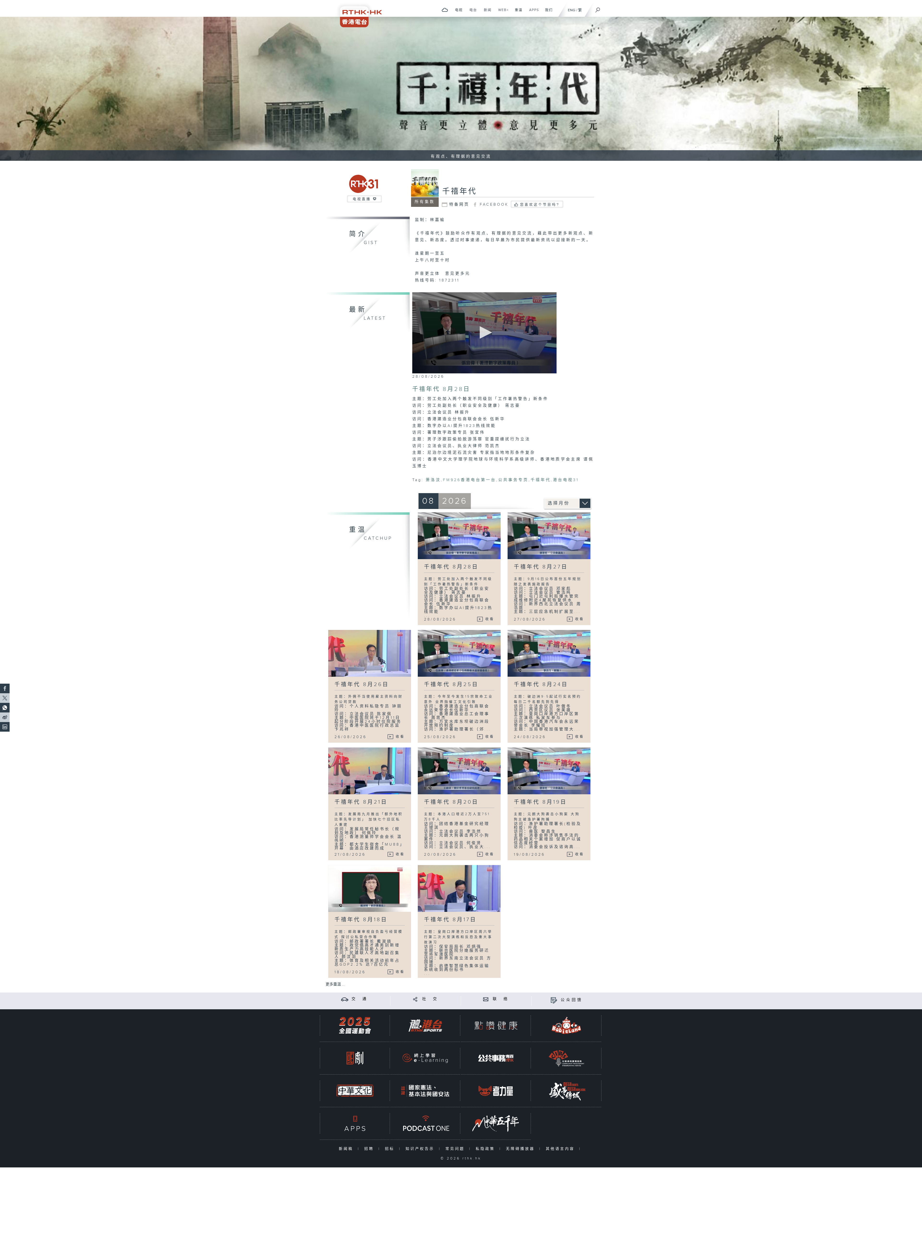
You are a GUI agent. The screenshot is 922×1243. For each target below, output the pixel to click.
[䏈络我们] (486, 999)
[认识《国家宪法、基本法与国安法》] (425, 1091)
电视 (457, 12)
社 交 (430, 999)
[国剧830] (355, 1058)
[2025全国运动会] (355, 1025)
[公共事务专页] (496, 1058)
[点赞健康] (496, 1025)
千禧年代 (459, 191)
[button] (484, 332)
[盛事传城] (566, 1091)
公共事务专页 (513, 480)
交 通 (360, 999)
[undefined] (445, 10)
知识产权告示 (421, 1149)
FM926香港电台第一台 (469, 480)
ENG (571, 10)
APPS (532, 12)
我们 (547, 12)
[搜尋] (597, 8)
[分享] (415, 999)
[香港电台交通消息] (344, 999)
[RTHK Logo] (357, 14)
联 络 (501, 999)
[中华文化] (355, 1091)
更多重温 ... (335, 984)
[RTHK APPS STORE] (355, 1123)
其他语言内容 (561, 1149)
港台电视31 (566, 480)
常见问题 (456, 1149)
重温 (516, 12)
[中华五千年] (496, 1123)
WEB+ (502, 12)
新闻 (485, 12)
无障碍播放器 (521, 1149)
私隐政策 (486, 1149)
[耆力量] (496, 1091)
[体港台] (425, 1025)
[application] (484, 332)
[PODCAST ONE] (425, 1123)
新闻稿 (347, 1149)
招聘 (370, 1149)
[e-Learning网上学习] (425, 1058)
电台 (471, 12)
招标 (391, 1149)
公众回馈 (572, 1000)
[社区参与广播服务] (566, 1058)
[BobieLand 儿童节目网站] (566, 1025)
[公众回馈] (554, 1000)
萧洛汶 (433, 480)
